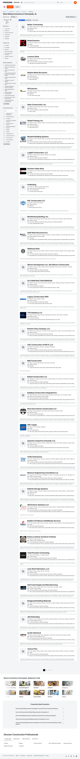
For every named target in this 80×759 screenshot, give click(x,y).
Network (17, 2)
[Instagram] (73, 756)
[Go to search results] (16, 111)
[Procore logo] (7, 2)
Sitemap (47, 755)
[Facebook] (68, 756)
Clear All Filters (35, 20)
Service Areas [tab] (35, 738)
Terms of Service (29, 755)
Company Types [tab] (8, 738)
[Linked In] (66, 756)
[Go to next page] (51, 670)
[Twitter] (71, 756)
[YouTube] (76, 756)
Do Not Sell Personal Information (39, 755)
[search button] (75, 2)
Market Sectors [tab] (17, 738)
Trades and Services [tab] (26, 738)
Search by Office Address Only (8, 21)
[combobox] (66, 2)
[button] (3, 28)
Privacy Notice (22, 755)
